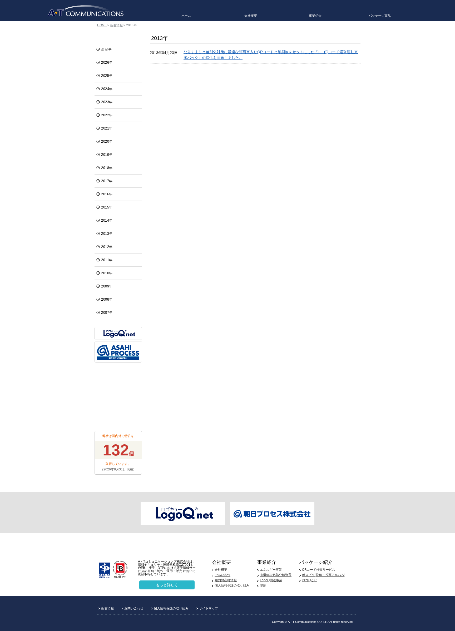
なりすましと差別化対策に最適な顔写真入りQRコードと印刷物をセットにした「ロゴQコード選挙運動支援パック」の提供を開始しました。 (271, 55)
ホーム (186, 16)
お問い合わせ (133, 608)
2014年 (107, 220)
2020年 (107, 141)
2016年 (107, 194)
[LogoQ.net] (118, 333)
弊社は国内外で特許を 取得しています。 (118, 452)
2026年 (107, 62)
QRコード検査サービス (318, 569)
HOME (102, 25)
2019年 (107, 155)
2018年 (107, 168)
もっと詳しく (167, 585)
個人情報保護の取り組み (232, 585)
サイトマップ (208, 608)
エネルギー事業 (271, 569)
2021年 (107, 128)
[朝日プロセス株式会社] (118, 351)
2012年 (107, 247)
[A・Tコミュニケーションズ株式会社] (85, 11)
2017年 (107, 181)
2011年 (107, 260)
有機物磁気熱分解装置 (275, 575)
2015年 (107, 207)
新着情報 (116, 25)
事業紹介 (315, 16)
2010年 (107, 273)
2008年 (107, 299)
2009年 (107, 286)
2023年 (107, 102)
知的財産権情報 (226, 580)
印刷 (263, 585)
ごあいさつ (222, 575)
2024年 (107, 89)
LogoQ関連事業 (271, 580)
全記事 (106, 49)
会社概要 (250, 16)
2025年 (107, 76)
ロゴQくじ (309, 580)
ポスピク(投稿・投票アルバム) (323, 575)
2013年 (107, 234)
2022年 (107, 115)
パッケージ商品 (380, 16)
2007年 (107, 313)
